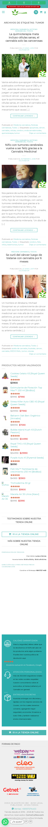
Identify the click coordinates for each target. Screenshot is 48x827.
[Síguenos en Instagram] (22, 822)
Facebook (30, 665)
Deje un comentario (37, 133)
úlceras (31, 351)
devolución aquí (19, 658)
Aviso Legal (37, 803)
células (13, 130)
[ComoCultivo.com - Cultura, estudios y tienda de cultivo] (19, 12)
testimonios (12, 245)
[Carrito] (41, 12)
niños (4, 245)
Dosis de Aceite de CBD (16, 803)
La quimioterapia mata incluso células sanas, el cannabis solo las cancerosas (24, 37)
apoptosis (34, 128)
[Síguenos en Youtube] (31, 822)
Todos (30, 31)
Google (38, 665)
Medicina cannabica (19, 29)
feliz (39, 242)
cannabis (5, 130)
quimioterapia (8, 133)
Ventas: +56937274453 (25, 809)
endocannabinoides (32, 130)
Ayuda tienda (31, 805)
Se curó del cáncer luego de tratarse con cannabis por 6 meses (24, 258)
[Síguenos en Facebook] (17, 822)
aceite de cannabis (19, 348)
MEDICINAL (15, 351)
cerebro (20, 130)
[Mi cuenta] (45, 12)
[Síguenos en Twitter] (26, 822)
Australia (31, 348)
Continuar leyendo (24, 116)
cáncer (42, 128)
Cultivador (24, 50)
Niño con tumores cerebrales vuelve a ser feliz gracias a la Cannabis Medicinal (24, 148)
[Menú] (3, 12)
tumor (17, 133)
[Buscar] (36, 12)
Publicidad (16, 805)
